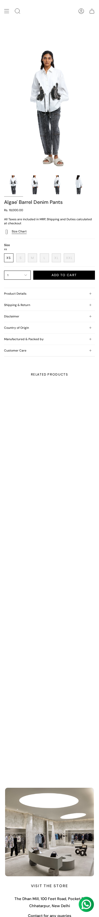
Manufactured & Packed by (24, 339)
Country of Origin (16, 328)
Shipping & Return (17, 305)
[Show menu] (7, 11)
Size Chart (19, 231)
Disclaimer (11, 316)
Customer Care (15, 350)
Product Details (15, 294)
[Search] (17, 11)
